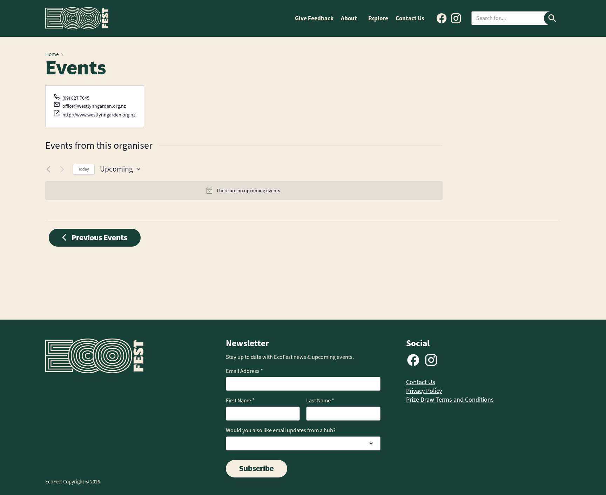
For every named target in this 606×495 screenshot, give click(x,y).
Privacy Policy (424, 391)
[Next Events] (63, 169)
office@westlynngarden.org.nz (94, 106)
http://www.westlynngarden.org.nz (98, 115)
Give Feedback (314, 18)
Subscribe (256, 468)
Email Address (244, 371)
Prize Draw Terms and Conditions (450, 399)
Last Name (320, 400)
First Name (240, 400)
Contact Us (410, 18)
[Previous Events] (49, 169)
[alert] (244, 190)
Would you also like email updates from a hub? (281, 430)
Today (83, 169)
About (349, 18)
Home (52, 54)
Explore (378, 18)
